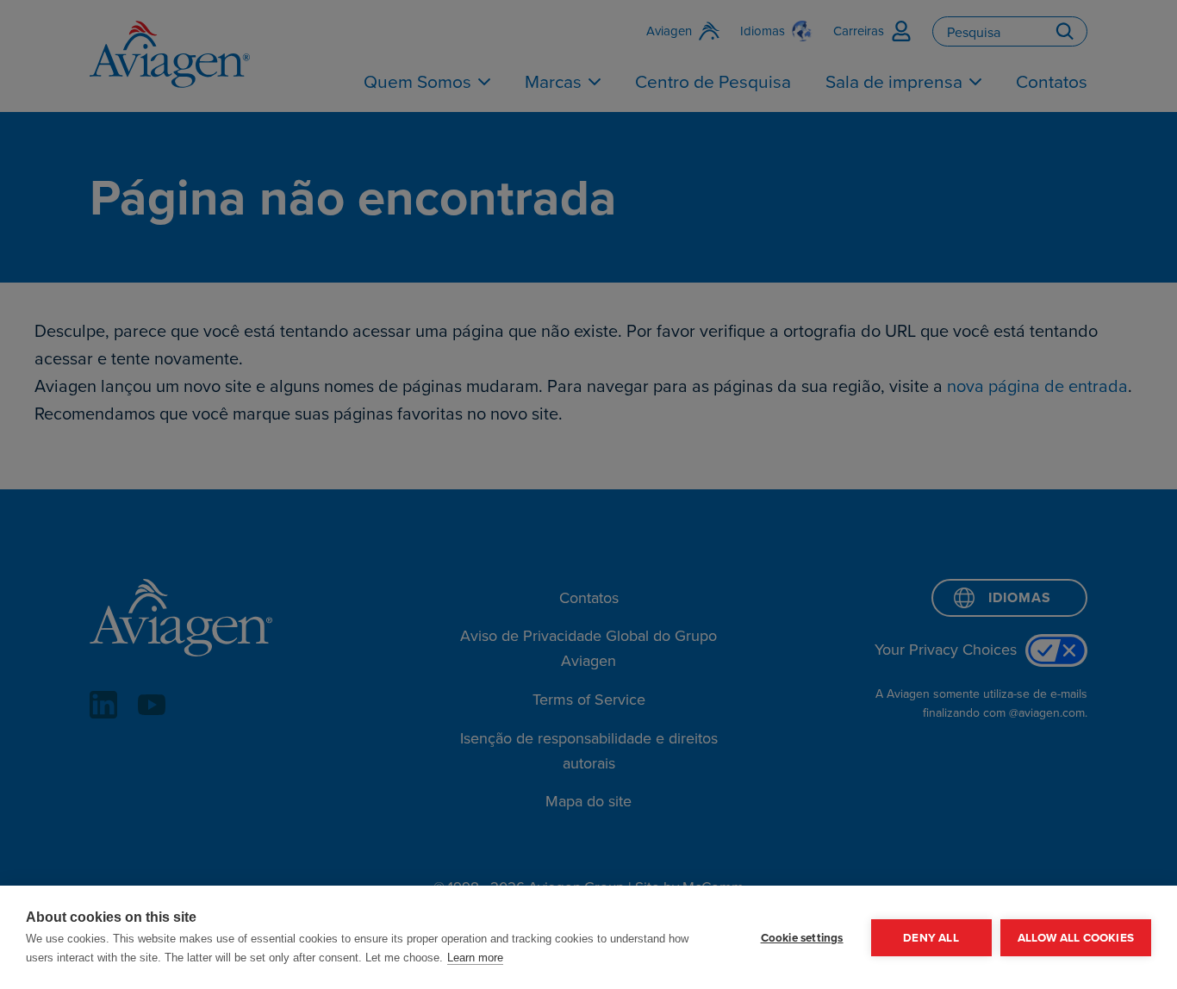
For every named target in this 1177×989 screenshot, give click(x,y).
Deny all (931, 937)
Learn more (475, 957)
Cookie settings (802, 937)
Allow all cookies (1076, 937)
